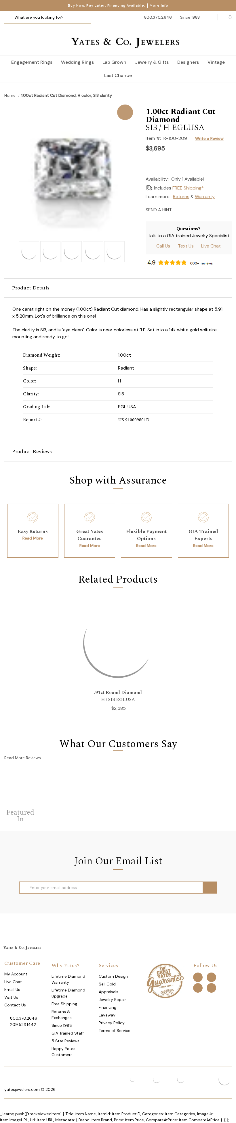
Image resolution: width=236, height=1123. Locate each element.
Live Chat (211, 246)
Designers (188, 62)
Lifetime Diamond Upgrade (68, 993)
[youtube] (211, 987)
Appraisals (108, 991)
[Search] (10, 17)
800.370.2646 (23, 1018)
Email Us (12, 989)
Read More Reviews (22, 757)
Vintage (216, 62)
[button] (118, 288)
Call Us (163, 246)
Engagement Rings (31, 62)
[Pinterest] (198, 209)
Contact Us (15, 1005)
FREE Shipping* (188, 188)
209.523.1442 (23, 1024)
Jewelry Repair (112, 999)
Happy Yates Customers (63, 1051)
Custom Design (113, 976)
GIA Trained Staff (68, 1033)
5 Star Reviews (65, 1040)
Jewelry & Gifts (152, 62)
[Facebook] (188, 209)
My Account (15, 974)
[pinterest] (211, 977)
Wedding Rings (77, 62)
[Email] (178, 209)
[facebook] (197, 977)
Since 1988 (62, 1025)
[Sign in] (211, 17)
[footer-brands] (165, 980)
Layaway (107, 1015)
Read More (32, 538)
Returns (181, 197)
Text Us (186, 246)
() (229, 17)
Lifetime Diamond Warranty (68, 979)
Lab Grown (114, 62)
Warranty (205, 197)
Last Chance (118, 75)
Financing (107, 1007)
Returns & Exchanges (62, 1014)
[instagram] (197, 987)
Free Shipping (64, 1003)
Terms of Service (114, 1030)
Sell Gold (107, 984)
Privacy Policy (112, 1022)
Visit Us (11, 997)
